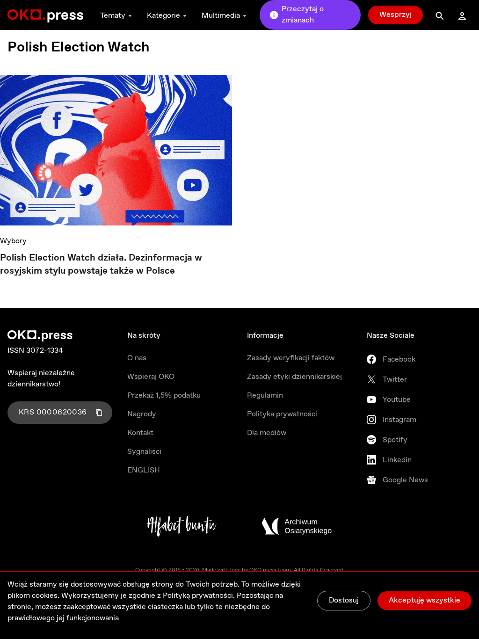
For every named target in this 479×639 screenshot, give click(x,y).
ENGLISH (143, 470)
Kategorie (163, 16)
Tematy (112, 16)
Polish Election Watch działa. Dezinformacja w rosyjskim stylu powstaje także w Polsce (101, 264)
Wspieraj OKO (150, 377)
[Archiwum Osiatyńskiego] (296, 526)
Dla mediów (266, 433)
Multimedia (221, 16)
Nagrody (141, 414)
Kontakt (140, 433)
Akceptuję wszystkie (424, 600)
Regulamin (265, 395)
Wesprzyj (395, 15)
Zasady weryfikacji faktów (290, 358)
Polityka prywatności (282, 414)
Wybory (13, 241)
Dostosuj (344, 600)
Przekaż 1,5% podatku (164, 395)
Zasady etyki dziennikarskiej (294, 377)
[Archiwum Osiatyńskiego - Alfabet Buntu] (182, 526)
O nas (136, 358)
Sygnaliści (144, 452)
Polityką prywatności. (199, 596)
